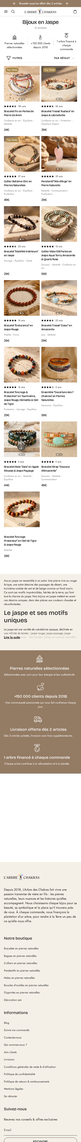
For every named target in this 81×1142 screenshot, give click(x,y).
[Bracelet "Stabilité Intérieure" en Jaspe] (22, 224)
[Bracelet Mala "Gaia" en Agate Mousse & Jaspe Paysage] (22, 439)
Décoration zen (13, 1000)
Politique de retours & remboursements (26, 1081)
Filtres (17, 58)
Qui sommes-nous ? (15, 1045)
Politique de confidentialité (19, 1074)
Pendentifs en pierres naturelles (22, 970)
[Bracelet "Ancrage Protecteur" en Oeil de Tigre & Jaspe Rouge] (22, 509)
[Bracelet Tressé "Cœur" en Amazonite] (59, 298)
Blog (6, 1023)
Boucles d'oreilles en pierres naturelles (26, 985)
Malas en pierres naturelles (19, 978)
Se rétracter (10, 1096)
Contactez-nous (12, 1037)
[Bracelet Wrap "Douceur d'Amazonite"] (59, 439)
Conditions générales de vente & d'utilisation (30, 1067)
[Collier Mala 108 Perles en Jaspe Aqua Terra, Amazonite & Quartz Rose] (59, 224)
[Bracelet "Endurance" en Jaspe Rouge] (22, 298)
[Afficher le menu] (5, 12)
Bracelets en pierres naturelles (21, 948)
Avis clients (10, 1052)
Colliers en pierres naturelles (20, 963)
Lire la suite (12, 637)
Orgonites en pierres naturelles (22, 992)
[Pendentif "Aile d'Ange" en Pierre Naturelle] (59, 154)
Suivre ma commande (16, 1030)
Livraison (9, 1059)
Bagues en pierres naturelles (20, 956)
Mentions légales (13, 1089)
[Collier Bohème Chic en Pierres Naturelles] (22, 154)
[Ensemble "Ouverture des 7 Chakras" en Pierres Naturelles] (59, 364)
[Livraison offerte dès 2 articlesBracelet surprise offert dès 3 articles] (40, 3)
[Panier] (75, 11)
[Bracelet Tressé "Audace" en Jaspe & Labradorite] (59, 84)
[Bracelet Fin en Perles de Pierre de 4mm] (22, 84)
